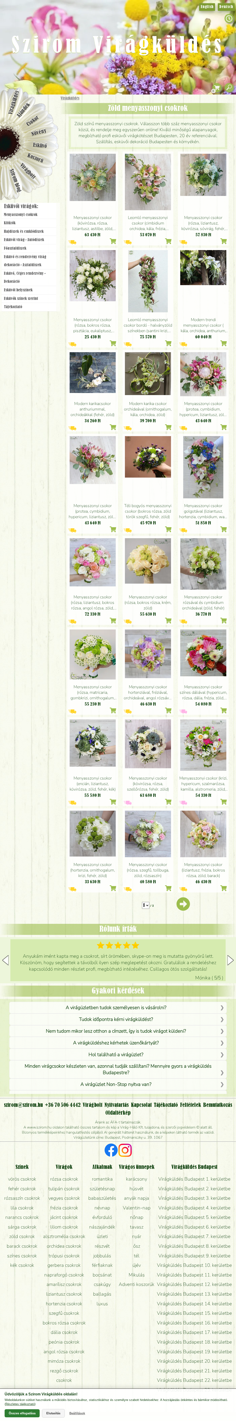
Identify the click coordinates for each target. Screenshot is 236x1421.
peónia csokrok (64, 1342)
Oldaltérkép (118, 1113)
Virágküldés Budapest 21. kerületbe (194, 1371)
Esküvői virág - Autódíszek (24, 240)
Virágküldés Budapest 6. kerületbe (194, 1227)
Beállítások (77, 1413)
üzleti (102, 1236)
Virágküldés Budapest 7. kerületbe (194, 1236)
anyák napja (136, 1198)
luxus (102, 1303)
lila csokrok (22, 1208)
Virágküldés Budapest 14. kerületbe (194, 1303)
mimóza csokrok (64, 1361)
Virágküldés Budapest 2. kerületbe (194, 1188)
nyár (136, 1236)
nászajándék (102, 1227)
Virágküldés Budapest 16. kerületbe (194, 1323)
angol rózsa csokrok (64, 1351)
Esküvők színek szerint (21, 299)
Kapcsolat (141, 1105)
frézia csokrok (64, 1208)
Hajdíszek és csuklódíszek (24, 231)
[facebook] (111, 1150)
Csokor (33, 121)
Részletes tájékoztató (20, 1404)
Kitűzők (9, 223)
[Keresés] (229, 88)
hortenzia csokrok (64, 1303)
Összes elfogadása (22, 1413)
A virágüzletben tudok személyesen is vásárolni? (116, 1007)
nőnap (136, 1217)
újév (137, 1265)
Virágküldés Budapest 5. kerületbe (194, 1217)
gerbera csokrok (64, 1265)
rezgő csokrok (64, 1371)
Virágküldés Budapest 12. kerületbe (194, 1284)
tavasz (136, 1227)
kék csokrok (22, 1265)
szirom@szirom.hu (23, 1105)
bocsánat (102, 1275)
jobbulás (102, 1256)
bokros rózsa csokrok (64, 1323)
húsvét (137, 1188)
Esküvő (40, 145)
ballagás (102, 1294)
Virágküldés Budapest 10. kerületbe (194, 1265)
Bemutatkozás (217, 1105)
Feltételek (190, 1105)
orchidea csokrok (64, 1246)
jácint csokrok (64, 1217)
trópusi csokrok (64, 1256)
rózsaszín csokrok (22, 1198)
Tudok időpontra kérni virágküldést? (116, 1019)
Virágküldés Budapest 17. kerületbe (194, 1332)
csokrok (64, 1380)
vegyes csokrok (64, 1198)
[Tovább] (183, 908)
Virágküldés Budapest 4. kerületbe (194, 1208)
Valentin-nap (136, 1208)
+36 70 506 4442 (63, 1105)
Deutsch (226, 7)
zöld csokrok (22, 1236)
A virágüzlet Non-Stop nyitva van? (115, 1084)
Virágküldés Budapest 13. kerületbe (194, 1294)
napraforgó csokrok (64, 1275)
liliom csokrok (64, 1227)
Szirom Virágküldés (118, 46)
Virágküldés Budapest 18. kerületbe (194, 1342)
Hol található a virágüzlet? (115, 1054)
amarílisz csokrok (64, 1284)
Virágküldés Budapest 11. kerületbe (194, 1275)
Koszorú (35, 158)
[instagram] (125, 1150)
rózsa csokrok (64, 1179)
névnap (102, 1208)
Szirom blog (15, 180)
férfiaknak (102, 1265)
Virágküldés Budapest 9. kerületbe (194, 1256)
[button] (230, 960)
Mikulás (137, 1275)
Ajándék (23, 110)
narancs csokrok (22, 1217)
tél (136, 1256)
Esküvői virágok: (21, 206)
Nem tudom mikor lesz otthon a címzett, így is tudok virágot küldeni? (116, 1031)
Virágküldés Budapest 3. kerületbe (194, 1198)
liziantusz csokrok (64, 1294)
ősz (136, 1246)
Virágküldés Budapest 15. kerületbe (194, 1313)
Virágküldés (70, 98)
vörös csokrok (22, 1179)
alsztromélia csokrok (64, 1236)
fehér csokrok (22, 1188)
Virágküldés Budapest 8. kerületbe (194, 1246)
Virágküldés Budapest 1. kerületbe (194, 1179)
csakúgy (102, 1284)
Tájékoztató (13, 307)
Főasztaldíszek (15, 248)
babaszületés (102, 1198)
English (207, 7)
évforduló (102, 1217)
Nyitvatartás (116, 1105)
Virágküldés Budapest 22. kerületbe (194, 1380)
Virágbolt (27, 171)
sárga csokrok (22, 1227)
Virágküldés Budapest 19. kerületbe (194, 1351)
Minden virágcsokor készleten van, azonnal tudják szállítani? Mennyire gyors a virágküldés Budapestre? (118, 1069)
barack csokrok (22, 1246)
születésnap (102, 1188)
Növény (39, 132)
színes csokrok (22, 1256)
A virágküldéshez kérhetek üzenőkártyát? (116, 1043)
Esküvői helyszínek (18, 290)
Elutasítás (53, 1413)
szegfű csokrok (64, 1313)
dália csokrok (64, 1332)
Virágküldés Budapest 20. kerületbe (194, 1361)
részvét (102, 1246)
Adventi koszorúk (136, 1284)
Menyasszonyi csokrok (20, 215)
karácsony (136, 1179)
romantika (102, 1179)
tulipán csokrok (64, 1188)
